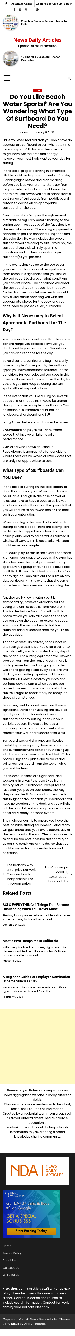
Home (7, 1246)
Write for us (11, 1275)
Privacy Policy (12, 1253)
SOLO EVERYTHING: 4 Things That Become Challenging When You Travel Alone (36, 907)
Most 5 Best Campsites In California (30, 941)
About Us (9, 1260)
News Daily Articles (37, 39)
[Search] (69, 78)
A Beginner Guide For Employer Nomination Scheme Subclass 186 (36, 979)
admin (24, 132)
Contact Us (11, 1268)
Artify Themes (34, 1324)
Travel (37, 90)
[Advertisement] (37, 1046)
